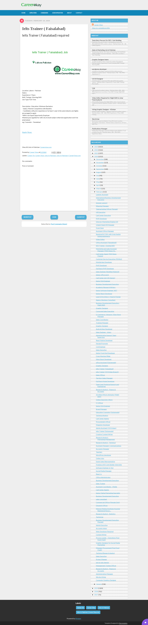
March (98, 188)
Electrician (95, 119)
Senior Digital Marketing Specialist (108, 493)
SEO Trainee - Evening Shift (105, 246)
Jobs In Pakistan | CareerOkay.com (68, 155)
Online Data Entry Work (104, 400)
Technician (99, 517)
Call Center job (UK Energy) (105, 278)
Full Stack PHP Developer (105, 268)
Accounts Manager (102, 449)
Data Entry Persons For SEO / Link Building (106, 40)
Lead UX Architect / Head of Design (108, 297)
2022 (96, 150)
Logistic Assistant (102, 195)
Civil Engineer (100, 347)
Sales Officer (100, 375)
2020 (96, 156)
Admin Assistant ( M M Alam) (106, 428)
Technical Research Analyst (105, 553)
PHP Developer (101, 219)
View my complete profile (101, 28)
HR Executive (100, 212)
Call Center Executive (103, 215)
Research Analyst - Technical (106, 443)
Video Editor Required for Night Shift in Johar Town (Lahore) (107, 99)
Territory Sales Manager (104, 378)
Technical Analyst (102, 415)
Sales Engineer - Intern (103, 332)
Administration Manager (104, 574)
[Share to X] (56, 153)
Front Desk (100, 228)
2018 (96, 591)
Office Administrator (103, 477)
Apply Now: (27, 132)
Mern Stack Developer (104, 359)
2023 (96, 147)
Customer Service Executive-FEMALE (109, 259)
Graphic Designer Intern (100, 59)
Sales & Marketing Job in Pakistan (103, 50)
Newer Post (28, 217)
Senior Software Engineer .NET (106, 290)
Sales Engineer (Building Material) (107, 272)
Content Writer (101, 535)
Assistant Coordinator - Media (106, 487)
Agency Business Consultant (105, 300)
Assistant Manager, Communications (108, 446)
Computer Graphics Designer (106, 580)
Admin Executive (102, 525)
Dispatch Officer (102, 505)
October (99, 166)
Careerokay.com (46, 147)
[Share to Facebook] (58, 153)
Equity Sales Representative (105, 461)
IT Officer (99, 403)
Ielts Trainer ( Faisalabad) (43, 28)
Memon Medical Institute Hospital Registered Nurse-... (108, 510)
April (98, 185)
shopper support (101, 203)
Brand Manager (101, 409)
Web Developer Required (104, 531)
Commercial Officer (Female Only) (108, 502)
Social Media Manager (104, 471)
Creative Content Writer (104, 434)
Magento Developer (103, 425)
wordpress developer (99, 69)
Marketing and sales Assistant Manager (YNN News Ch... (106, 250)
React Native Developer (104, 340)
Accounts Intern (101, 528)
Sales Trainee (100, 483)
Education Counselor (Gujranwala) (107, 412)
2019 (96, 588)
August (98, 172)
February (99, 192)
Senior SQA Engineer (103, 281)
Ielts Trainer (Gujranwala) (104, 431)
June (97, 179)
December (100, 159)
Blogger (78, 618)
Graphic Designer (102, 308)
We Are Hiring (101, 577)
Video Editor (100, 239)
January (99, 584)
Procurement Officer (103, 422)
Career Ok (31, 155)
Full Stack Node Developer (105, 381)
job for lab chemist (102, 562)
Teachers (99, 452)
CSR (93, 88)
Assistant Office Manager (105, 231)
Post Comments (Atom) (59, 224)
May (97, 182)
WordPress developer (103, 455)
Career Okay (39, 155)
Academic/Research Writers (105, 287)
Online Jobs (100, 458)
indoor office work (102, 275)
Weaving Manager (102, 206)
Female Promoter (102, 343)
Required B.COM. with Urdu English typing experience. (108, 235)
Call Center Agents (102, 419)
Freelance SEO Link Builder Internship (109, 465)
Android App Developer (104, 329)
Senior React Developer (104, 294)
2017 (96, 595)
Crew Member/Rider (103, 356)
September (100, 169)
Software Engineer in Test (104, 468)
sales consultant (101, 499)
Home (54, 217)
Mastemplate (123, 623)
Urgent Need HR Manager (105, 225)
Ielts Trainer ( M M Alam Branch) (107, 372)
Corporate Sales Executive (105, 311)
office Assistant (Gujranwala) (106, 362)
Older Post (81, 217)
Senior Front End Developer (105, 353)
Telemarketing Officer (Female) (107, 209)
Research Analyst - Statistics (105, 514)
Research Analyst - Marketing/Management (105, 438)
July (97, 175)
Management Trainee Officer (106, 566)
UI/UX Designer (97, 79)
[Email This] (52, 153)
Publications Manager (99, 129)
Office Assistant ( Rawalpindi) (106, 242)
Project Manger (101, 559)
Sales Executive (101, 350)
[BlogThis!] (54, 153)
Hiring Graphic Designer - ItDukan (104, 109)
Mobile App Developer (104, 262)
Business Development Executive (107, 284)
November (100, 162)
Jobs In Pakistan (50, 155)
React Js (99, 474)
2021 (96, 153)
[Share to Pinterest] (60, 153)
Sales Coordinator (102, 320)
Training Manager (102, 323)
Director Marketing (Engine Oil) (107, 222)
